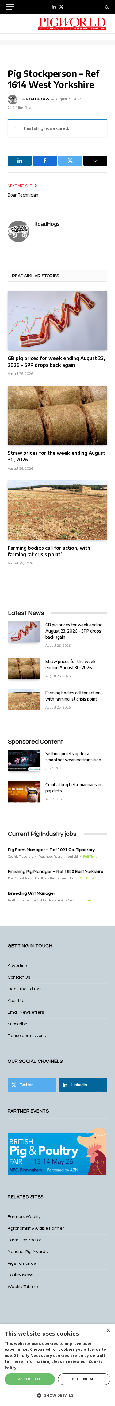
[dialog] (57, 1365)
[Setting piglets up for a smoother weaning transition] (24, 760)
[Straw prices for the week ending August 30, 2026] (57, 415)
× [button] (108, 1330)
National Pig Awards (28, 1252)
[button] (57, 1395)
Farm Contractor (24, 1240)
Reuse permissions (27, 1036)
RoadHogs (37, 99)
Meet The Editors (24, 989)
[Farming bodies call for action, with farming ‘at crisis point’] (57, 510)
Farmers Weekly (24, 1217)
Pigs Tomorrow (22, 1263)
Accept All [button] (29, 1379)
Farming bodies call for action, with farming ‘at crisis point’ (49, 551)
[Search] (106, 7)
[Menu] (10, 7)
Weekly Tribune (23, 1287)
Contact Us (19, 977)
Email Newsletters (26, 1012)
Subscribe (17, 1024)
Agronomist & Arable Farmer (36, 1228)
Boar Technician (23, 195)
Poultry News (20, 1275)
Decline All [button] (84, 1379)
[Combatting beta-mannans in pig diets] (24, 791)
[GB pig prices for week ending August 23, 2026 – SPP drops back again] (57, 320)
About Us (16, 1001)
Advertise (17, 966)
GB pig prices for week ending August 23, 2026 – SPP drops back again (56, 361)
